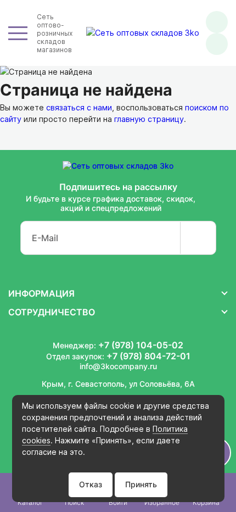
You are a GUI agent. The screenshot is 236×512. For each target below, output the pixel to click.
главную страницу (149, 119)
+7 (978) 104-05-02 (140, 345)
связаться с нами (79, 107)
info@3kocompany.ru (118, 366)
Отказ (90, 484)
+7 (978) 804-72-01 (148, 355)
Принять (141, 484)
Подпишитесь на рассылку (118, 186)
